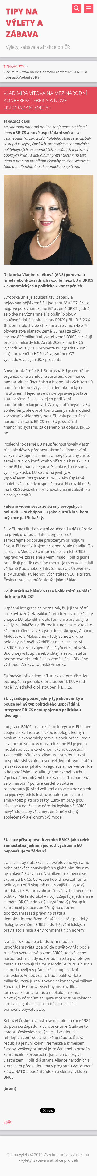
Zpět (8, 1122)
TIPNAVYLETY (14, 66)
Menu (88, 8)
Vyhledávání (76, 8)
